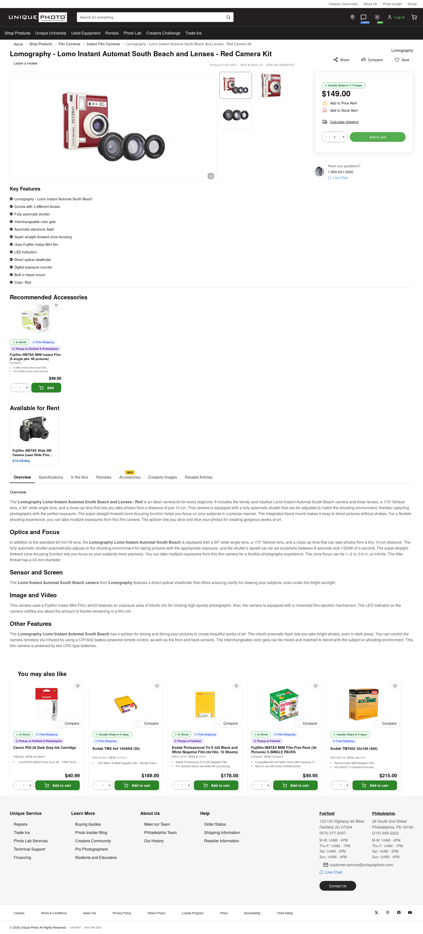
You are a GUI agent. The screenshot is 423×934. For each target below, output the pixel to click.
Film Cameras (69, 44)
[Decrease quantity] (325, 137)
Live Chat (340, 177)
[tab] (22, 477)
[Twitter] (376, 913)
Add (50, 387)
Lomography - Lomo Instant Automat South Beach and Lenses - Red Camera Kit (188, 44)
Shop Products (17, 33)
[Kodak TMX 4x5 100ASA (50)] (126, 704)
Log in (399, 17)
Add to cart (377, 137)
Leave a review (25, 63)
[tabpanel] (211, 566)
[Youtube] (410, 913)
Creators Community (343, 3)
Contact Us (337, 885)
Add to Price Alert (343, 103)
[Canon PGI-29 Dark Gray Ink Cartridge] (46, 704)
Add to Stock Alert (344, 110)
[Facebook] (399, 913)
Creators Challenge (163, 33)
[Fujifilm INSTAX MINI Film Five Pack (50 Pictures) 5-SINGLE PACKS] (284, 704)
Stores (412, 3)
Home (18, 44)
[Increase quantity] (343, 137)
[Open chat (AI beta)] (363, 17)
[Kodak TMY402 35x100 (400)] (363, 704)
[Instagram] (388, 913)
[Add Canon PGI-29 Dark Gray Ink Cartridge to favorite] (77, 685)
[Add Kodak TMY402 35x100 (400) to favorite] (395, 685)
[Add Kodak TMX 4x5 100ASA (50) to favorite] (157, 685)
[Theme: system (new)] (377, 17)
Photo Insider (392, 3)
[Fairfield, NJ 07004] (352, 17)
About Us (370, 3)
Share (344, 59)
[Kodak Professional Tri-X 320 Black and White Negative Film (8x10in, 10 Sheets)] (205, 704)
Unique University (50, 33)
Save (405, 59)
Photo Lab (132, 33)
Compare (375, 59)
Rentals (112, 33)
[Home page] (37, 17)
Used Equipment (85, 33)
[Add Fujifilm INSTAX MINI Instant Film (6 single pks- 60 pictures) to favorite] (56, 305)
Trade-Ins (193, 33)
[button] (414, 17)
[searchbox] (155, 17)
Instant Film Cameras (103, 44)
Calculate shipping (344, 121)
